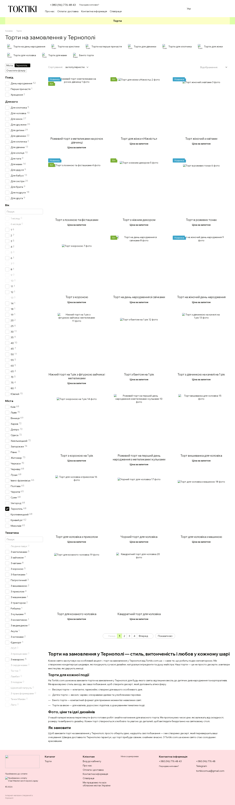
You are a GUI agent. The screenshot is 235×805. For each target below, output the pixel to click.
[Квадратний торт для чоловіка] (139, 581)
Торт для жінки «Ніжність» (139, 138)
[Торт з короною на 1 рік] (76, 422)
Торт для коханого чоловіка (76, 614)
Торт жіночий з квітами (201, 138)
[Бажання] (200, 8)
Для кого (11, 101)
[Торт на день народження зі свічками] (139, 264)
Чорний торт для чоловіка (139, 536)
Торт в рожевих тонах (201, 220)
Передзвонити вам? (89, 4)
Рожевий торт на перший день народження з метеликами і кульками (139, 457)
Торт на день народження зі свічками (139, 297)
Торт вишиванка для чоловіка (201, 455)
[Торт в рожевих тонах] (201, 186)
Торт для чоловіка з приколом (77, 536)
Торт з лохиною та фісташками (76, 220)
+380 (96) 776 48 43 (63, 4)
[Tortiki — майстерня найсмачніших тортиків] (22, 761)
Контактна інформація (94, 11)
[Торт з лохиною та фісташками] (76, 186)
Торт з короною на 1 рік (76, 455)
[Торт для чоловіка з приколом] (76, 503)
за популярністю (75, 67)
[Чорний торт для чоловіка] (139, 503)
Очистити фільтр (15, 70)
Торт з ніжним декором (139, 220)
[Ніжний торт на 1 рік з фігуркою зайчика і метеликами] (76, 341)
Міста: (9, 65)
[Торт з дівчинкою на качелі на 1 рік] (201, 341)
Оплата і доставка (67, 11)
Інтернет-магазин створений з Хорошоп (19, 796)
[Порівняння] (209, 8)
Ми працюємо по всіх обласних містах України (96, 784)
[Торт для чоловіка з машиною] (201, 503)
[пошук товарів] (178, 11)
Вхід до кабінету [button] (92, 761)
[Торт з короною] (76, 264)
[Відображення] (224, 67)
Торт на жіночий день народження (201, 297)
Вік (7, 205)
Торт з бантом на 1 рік (139, 374)
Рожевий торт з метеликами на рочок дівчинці (76, 140)
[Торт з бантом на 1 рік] (139, 341)
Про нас (50, 11)
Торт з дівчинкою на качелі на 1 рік (201, 374)
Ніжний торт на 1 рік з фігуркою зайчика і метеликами (77, 376)
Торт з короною (77, 297)
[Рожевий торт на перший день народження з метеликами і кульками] (139, 422)
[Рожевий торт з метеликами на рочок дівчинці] (76, 105)
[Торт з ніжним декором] (139, 186)
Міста (9, 401)
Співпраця (116, 11)
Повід (9, 77)
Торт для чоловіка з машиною (201, 536)
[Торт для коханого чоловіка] (76, 581)
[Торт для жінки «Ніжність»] (139, 105)
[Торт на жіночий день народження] (201, 264)
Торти (117, 20)
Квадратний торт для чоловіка (139, 614)
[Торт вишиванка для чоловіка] (201, 422)
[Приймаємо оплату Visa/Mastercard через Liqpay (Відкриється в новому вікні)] (22, 779)
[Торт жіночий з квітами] (201, 105)
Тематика (12, 532)
